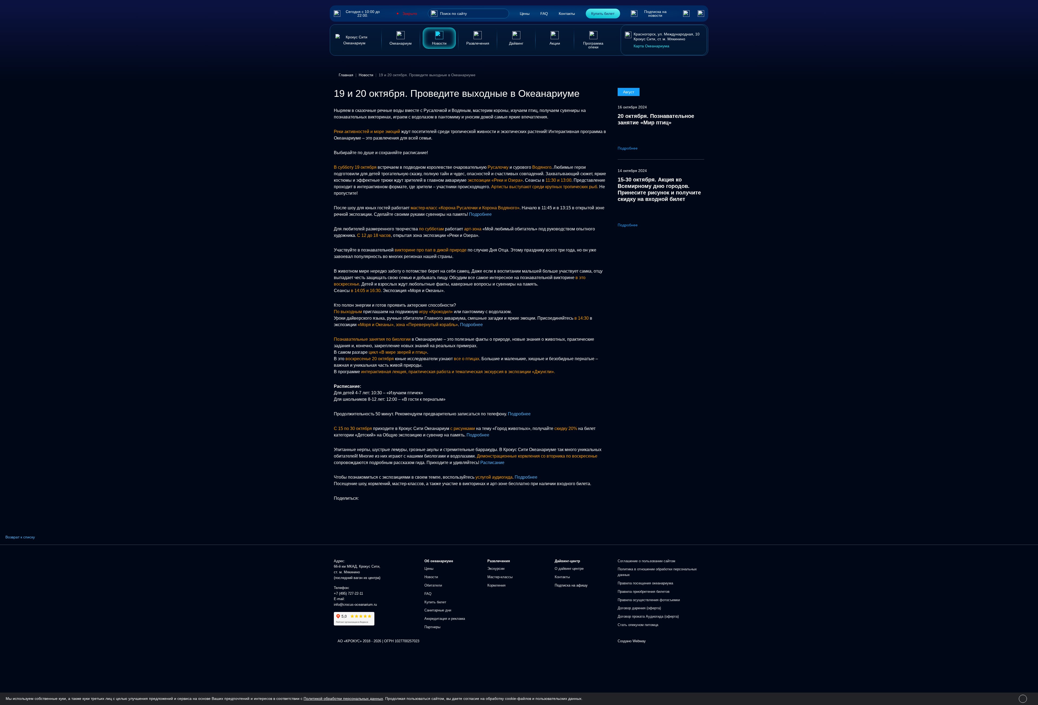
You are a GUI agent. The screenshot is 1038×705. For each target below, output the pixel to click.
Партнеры (432, 627)
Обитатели (433, 585)
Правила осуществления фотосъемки (649, 600)
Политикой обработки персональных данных (343, 698)
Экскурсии (495, 569)
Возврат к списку (20, 537)
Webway (639, 641)
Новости (431, 577)
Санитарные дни (437, 610)
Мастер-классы (500, 577)
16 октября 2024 (632, 107)
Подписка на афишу (571, 585)
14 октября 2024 (632, 170)
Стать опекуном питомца (638, 625)
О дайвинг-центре (569, 569)
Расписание (492, 462)
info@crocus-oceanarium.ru (355, 605)
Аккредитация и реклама (444, 619)
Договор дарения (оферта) (639, 608)
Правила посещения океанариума (645, 583)
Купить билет (602, 13)
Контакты (567, 13)
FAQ (544, 13)
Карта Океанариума (651, 46)
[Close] (1023, 699)
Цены (525, 13)
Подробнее (480, 214)
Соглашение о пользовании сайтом (646, 561)
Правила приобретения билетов (644, 592)
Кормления (496, 585)
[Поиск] (434, 13)
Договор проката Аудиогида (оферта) (648, 616)
